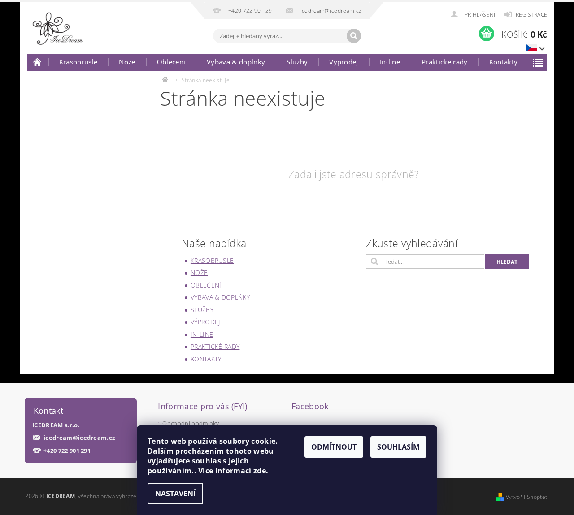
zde (259, 471)
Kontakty (503, 61)
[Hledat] (354, 36)
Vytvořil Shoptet (526, 497)
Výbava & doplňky (236, 61)
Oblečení (171, 61)
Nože (127, 61)
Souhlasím (398, 447)
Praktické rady (444, 61)
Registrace (531, 14)
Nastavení (175, 493)
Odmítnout (334, 447)
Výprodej (343, 61)
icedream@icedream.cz (79, 438)
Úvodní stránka (37, 62)
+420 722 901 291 (67, 451)
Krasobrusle (78, 61)
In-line (390, 61)
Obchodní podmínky (190, 423)
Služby (297, 61)
